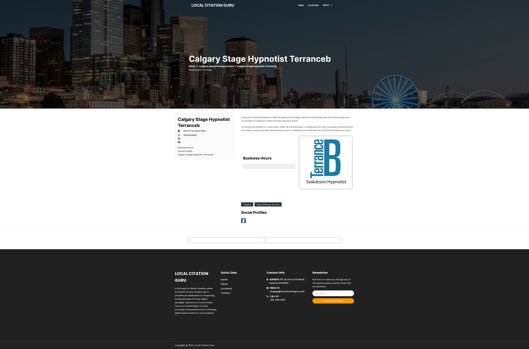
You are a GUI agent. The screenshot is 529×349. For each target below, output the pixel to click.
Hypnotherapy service (221, 66)
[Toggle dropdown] (332, 5)
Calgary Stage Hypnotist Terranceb (195, 154)
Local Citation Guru (191, 277)
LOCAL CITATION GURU (212, 5)
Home (301, 5)
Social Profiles (185, 151)
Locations (313, 5)
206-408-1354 (277, 299)
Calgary (203, 66)
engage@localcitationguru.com (287, 291)
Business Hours (185, 147)
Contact (225, 293)
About (224, 284)
